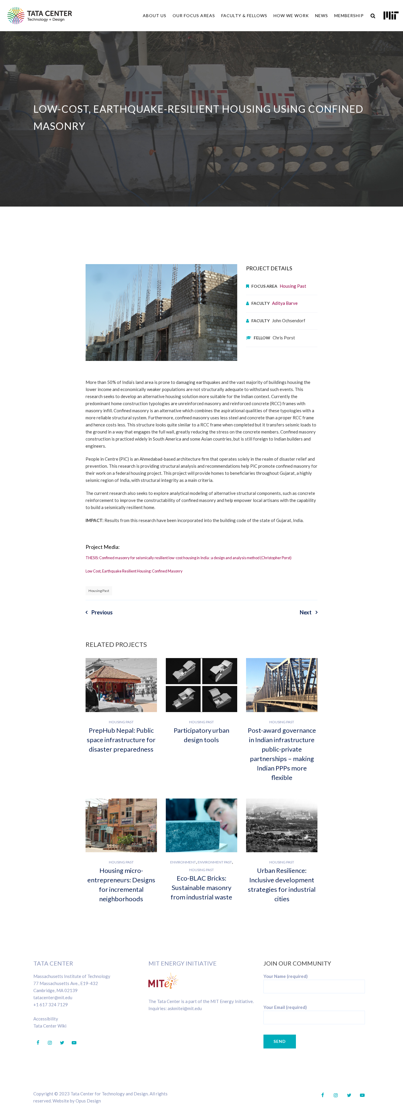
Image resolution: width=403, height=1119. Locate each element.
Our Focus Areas (194, 15)
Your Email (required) (285, 1007)
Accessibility (45, 1018)
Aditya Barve (285, 303)
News (321, 15)
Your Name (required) (285, 976)
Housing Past (293, 286)
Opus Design (88, 1100)
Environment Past (215, 862)
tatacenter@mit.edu (52, 997)
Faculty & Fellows (244, 15)
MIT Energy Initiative (182, 963)
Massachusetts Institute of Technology (71, 976)
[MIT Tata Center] (39, 15)
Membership (349, 15)
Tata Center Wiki (49, 1025)
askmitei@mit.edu (185, 1008)
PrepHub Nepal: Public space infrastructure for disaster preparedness (121, 739)
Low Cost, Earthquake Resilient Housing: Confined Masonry (134, 571)
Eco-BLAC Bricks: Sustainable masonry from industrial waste (201, 887)
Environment (183, 862)
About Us (154, 15)
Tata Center (53, 963)
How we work (291, 15)
